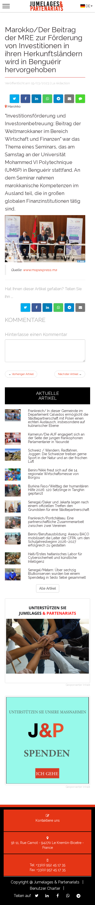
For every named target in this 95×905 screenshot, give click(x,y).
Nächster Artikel (70, 374)
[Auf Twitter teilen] (14, 98)
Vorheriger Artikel (21, 374)
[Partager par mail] (80, 307)
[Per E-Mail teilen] (69, 98)
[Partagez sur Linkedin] (47, 895)
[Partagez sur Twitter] (36, 895)
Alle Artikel (47, 588)
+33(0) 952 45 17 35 (50, 865)
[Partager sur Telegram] (69, 307)
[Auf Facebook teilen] (25, 98)
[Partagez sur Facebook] (57, 895)
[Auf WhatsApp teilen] (47, 98)
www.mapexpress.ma (40, 270)
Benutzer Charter (45, 888)
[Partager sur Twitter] (25, 307)
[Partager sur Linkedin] (47, 307)
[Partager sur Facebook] (36, 307)
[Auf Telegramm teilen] (58, 98)
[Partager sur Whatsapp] (58, 307)
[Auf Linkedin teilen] (36, 98)
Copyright (19, 882)
